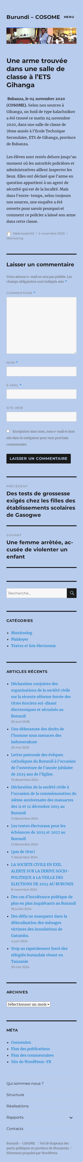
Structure (15, 1095)
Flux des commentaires (32, 1055)
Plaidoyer (19, 639)
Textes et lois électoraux (33, 645)
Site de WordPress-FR (31, 1061)
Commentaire (21, 293)
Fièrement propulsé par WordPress (32, 1153)
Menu (69, 17)
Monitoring (14, 238)
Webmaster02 (23, 233)
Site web (14, 408)
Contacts (14, 1128)
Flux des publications (30, 1048)
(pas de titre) (23, 851)
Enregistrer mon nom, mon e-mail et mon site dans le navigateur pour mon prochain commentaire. (40, 438)
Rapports (15, 1117)
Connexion (21, 1042)
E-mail (14, 385)
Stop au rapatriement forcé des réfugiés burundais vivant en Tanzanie (39, 955)
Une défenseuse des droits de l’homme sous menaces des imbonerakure (37, 735)
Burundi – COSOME (33, 17)
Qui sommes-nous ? (25, 1083)
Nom (12, 363)
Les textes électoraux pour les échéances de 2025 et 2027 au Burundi (38, 832)
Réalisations (17, 1106)
